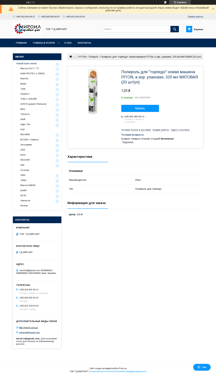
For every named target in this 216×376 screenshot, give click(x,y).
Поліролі (93, 56)
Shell (22, 119)
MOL (22, 109)
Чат (204, 367)
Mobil (23, 83)
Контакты (84, 43)
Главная (21, 43)
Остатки (24, 170)
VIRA (22, 175)
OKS (22, 149)
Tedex (23, 180)
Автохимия (26, 144)
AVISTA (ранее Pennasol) (33, 104)
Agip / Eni (25, 124)
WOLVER (25, 160)
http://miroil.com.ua (28, 327)
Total (22, 89)
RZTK (23, 195)
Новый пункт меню (26, 63)
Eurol (22, 154)
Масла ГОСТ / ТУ (29, 68)
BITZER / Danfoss (29, 139)
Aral (22, 129)
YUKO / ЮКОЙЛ (28, 99)
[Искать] (174, 29)
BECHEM (25, 134)
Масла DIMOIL (28, 185)
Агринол (24, 94)
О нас (68, 43)
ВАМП (23, 190)
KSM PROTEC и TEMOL (32, 73)
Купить (140, 108)
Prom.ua (123, 368)
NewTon (24, 78)
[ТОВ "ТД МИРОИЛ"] (27, 34)
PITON (82, 56)
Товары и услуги (44, 43)
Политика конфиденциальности (131, 371)
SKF (22, 165)
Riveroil (24, 205)
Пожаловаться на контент (102, 371)
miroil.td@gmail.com (29, 332)
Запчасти (25, 200)
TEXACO (25, 114)
